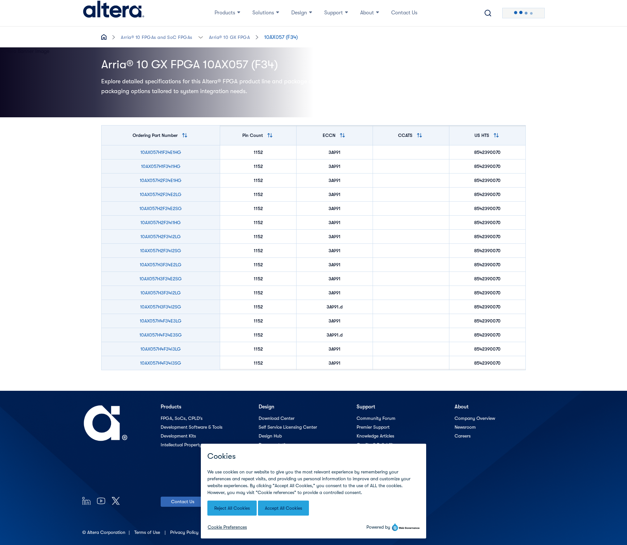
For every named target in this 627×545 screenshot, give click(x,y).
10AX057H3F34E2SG (160, 278)
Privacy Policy (185, 532)
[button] (200, 36)
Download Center (277, 418)
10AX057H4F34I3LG (160, 349)
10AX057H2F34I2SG (160, 250)
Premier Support (373, 427)
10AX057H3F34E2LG (161, 264)
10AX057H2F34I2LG (160, 236)
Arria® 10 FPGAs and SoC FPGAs (156, 37)
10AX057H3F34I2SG (160, 306)
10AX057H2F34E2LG (161, 194)
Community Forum (376, 418)
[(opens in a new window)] (86, 501)
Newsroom (465, 427)
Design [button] (299, 13)
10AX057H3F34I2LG (160, 292)
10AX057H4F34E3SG (160, 335)
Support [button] (333, 13)
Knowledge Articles (375, 435)
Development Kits (178, 435)
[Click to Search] (488, 13)
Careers (463, 435)
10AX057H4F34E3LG (161, 320)
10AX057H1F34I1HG (161, 166)
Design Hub (270, 435)
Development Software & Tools (191, 427)
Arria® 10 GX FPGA (229, 37)
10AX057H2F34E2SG (160, 208)
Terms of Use (147, 532)
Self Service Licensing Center (288, 427)
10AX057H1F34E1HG (160, 152)
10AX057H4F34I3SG (160, 363)
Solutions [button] (263, 13)
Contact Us (182, 501)
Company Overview (475, 418)
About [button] (367, 13)
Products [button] (225, 13)
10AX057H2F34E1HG (161, 180)
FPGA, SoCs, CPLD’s (181, 418)
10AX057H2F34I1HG (160, 222)
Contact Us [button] (404, 13)
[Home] (113, 13)
